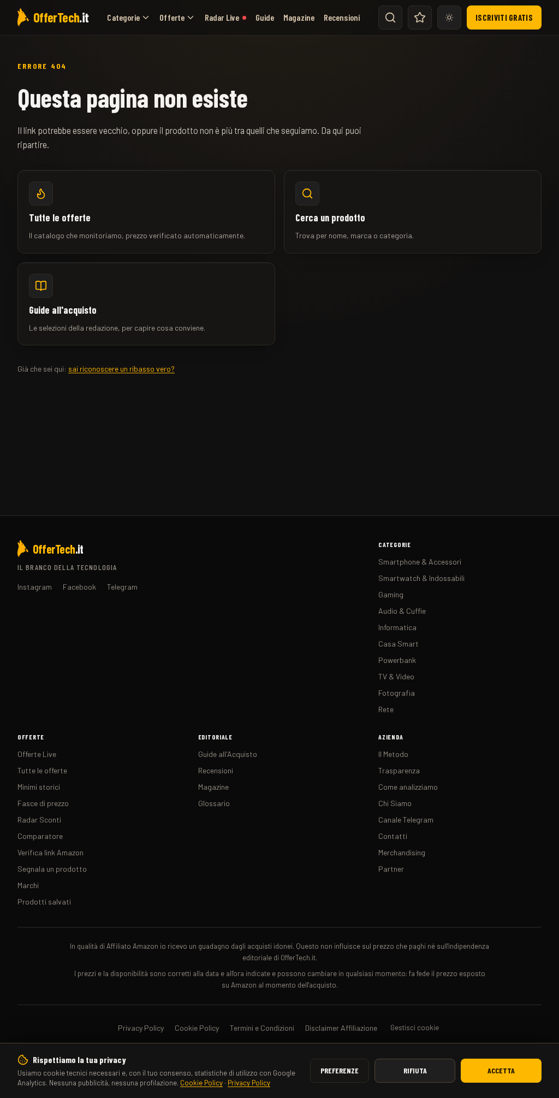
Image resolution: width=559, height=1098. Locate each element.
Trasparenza (399, 770)
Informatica (397, 627)
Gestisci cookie (414, 1027)
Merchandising (401, 852)
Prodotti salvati (44, 901)
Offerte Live (36, 754)
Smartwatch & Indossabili (421, 578)
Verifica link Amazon (50, 852)
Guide (265, 17)
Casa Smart (398, 643)
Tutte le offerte (42, 770)
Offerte (172, 17)
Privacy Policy (249, 1082)
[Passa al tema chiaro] (449, 17)
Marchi (28, 885)
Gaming (390, 594)
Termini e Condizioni (262, 1027)
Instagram (34, 586)
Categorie (123, 17)
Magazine (298, 17)
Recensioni (342, 17)
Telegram (122, 586)
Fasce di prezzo (43, 803)
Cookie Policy (201, 1082)
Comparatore (40, 836)
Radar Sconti (39, 819)
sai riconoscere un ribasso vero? (121, 368)
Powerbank (397, 660)
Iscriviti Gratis (504, 17)
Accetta (501, 1070)
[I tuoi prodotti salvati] (420, 17)
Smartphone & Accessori (419, 561)
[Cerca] (390, 17)
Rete (386, 709)
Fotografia (396, 692)
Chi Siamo (395, 803)
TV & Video (396, 676)
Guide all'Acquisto (227, 754)
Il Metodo (393, 754)
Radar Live (222, 17)
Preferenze (339, 1070)
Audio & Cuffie (402, 610)
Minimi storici (38, 786)
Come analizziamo (408, 786)
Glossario (214, 803)
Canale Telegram (405, 819)
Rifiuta (415, 1070)
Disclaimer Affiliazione (341, 1027)
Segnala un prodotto (52, 868)
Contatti (392, 836)
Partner (391, 868)
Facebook (79, 586)
